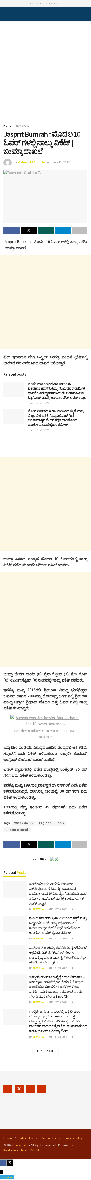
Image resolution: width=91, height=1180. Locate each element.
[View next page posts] (49, 444)
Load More (45, 1051)
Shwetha (38, 909)
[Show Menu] (5, 14)
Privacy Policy (74, 1138)
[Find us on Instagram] (30, 1089)
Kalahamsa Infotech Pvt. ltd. (22, 1150)
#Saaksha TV (24, 823)
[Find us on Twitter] (19, 1089)
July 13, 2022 (61, 162)
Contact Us (48, 1138)
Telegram (7, 1177)
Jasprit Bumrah (17, 829)
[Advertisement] (45, 70)
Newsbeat (22, 125)
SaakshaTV (21, 1145)
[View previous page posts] (41, 444)
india (60, 823)
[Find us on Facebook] (8, 1089)
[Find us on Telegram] (41, 1089)
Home (7, 125)
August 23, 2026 (39, 403)
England (45, 823)
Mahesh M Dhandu (31, 162)
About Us (26, 1138)
